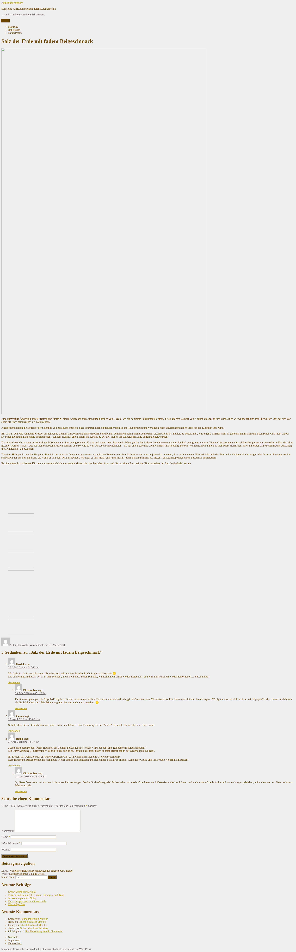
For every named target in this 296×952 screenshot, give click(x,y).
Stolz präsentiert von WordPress (73, 949)
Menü (5, 20)
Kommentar (7, 830)
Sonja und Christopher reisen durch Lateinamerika (28, 8)
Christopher (23, 645)
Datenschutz (15, 32)
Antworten (14, 682)
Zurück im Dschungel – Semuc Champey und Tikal (36, 895)
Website (5, 849)
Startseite (13, 26)
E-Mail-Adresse (11, 843)
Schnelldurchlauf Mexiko (22, 891)
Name (5, 836)
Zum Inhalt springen (12, 2)
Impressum (14, 29)
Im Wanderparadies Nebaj (22, 898)
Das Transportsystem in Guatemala (27, 901)
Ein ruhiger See (16, 904)
